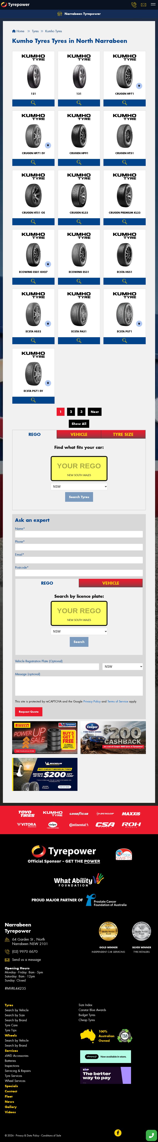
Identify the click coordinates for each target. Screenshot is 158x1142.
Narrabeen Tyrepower (82, 14)
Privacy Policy (92, 701)
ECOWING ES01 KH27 (33, 272)
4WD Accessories (16, 1056)
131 (79, 93)
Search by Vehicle (17, 1010)
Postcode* (22, 567)
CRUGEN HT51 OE (33, 212)
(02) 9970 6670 (25, 951)
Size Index (85, 1005)
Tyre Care (11, 1025)
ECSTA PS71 (124, 331)
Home (20, 31)
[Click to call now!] (134, 5)
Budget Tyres (87, 1015)
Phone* (20, 542)
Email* (19, 555)
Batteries (10, 1061)
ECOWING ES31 (79, 272)
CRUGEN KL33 (79, 212)
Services (11, 1051)
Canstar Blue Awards (92, 1010)
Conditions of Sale (51, 1135)
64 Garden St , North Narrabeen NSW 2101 (30, 941)
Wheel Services (15, 1081)
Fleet (9, 1096)
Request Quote (29, 711)
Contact (11, 1091)
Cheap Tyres (87, 1020)
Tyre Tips (10, 1030)
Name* (20, 529)
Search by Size (15, 1015)
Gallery (11, 1107)
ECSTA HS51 (124, 272)
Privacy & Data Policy (27, 1135)
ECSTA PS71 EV (33, 391)
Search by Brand (16, 1020)
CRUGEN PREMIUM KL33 (124, 212)
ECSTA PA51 (79, 331)
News (9, 1102)
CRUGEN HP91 (79, 153)
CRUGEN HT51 (124, 153)
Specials (11, 1086)
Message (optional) (27, 674)
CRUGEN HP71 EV (33, 153)
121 (33, 93)
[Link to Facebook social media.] (117, 1132)
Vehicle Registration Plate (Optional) (39, 661)
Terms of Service (118, 701)
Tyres (9, 1005)
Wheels (11, 1035)
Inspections (12, 1066)
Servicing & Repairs (18, 1071)
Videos (10, 1112)
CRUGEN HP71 (124, 93)
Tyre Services (13, 1076)
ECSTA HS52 (33, 331)
